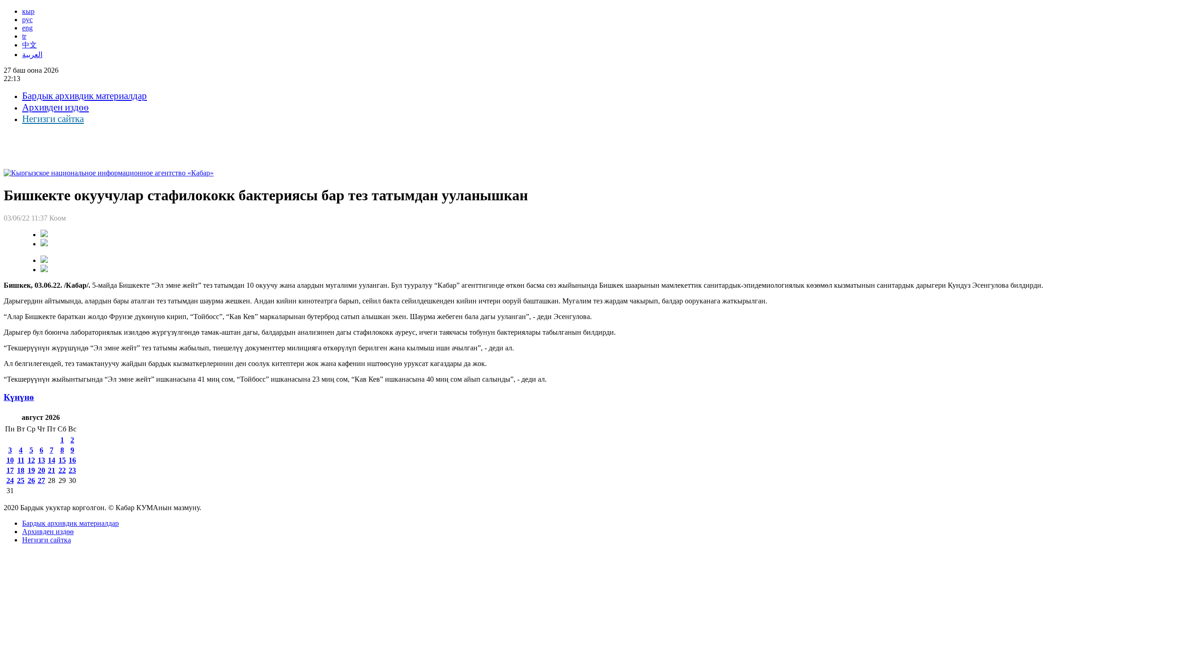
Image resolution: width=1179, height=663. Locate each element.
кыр (28, 11)
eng (27, 28)
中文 (29, 45)
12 (31, 460)
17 (10, 470)
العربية (32, 54)
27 (41, 480)
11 (21, 460)
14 (51, 460)
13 (41, 460)
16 (72, 460)
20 (41, 470)
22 (62, 470)
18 (20, 470)
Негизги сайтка (53, 118)
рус (27, 19)
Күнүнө (19, 397)
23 (72, 470)
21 (51, 470)
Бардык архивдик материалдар (84, 95)
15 (62, 460)
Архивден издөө (55, 107)
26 (31, 480)
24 (10, 480)
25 (20, 480)
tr (24, 36)
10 (10, 460)
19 (31, 470)
